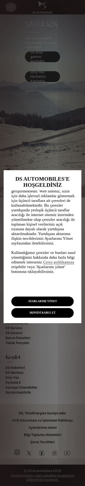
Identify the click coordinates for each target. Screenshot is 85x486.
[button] (42, 301)
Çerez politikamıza (58, 262)
